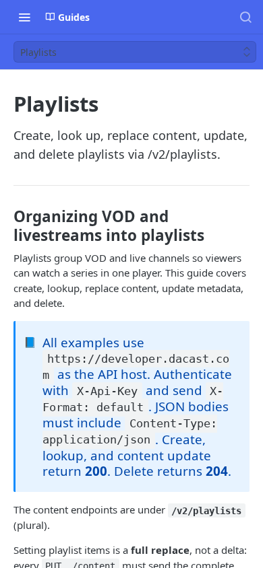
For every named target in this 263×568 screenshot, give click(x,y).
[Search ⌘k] (245, 17)
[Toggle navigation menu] (24, 17)
